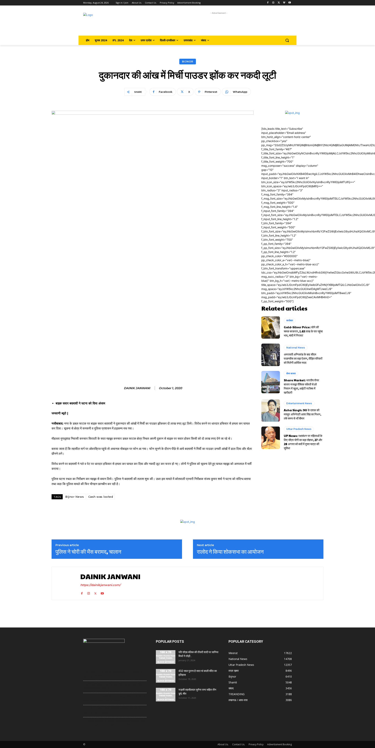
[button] (287, 40)
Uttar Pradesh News (298, 429)
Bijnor (187, 61)
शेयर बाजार (291, 373)
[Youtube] (289, 3)
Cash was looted (100, 497)
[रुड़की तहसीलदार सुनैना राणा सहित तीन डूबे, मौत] (165, 694)
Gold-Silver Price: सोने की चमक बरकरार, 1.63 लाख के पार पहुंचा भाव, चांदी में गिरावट (303, 331)
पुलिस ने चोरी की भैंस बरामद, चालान (88, 551)
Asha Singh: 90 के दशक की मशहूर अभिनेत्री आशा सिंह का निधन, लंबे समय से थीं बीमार (302, 414)
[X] (279, 3)
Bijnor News (74, 497)
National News (295, 347)
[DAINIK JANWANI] (65, 583)
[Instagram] (273, 3)
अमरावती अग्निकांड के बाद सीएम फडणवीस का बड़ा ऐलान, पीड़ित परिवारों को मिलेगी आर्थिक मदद (303, 358)
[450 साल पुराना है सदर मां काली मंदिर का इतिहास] (165, 676)
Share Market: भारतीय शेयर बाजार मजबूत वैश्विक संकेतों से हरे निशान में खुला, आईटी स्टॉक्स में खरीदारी (301, 386)
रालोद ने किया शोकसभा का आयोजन (230, 551)
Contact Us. (238, 744)
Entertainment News (299, 403)
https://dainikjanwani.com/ (100, 585)
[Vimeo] (284, 3)
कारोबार (289, 320)
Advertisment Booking (279, 744)
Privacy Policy (256, 744)
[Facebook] (268, 3)
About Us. (223, 744)
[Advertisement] (218, 24)
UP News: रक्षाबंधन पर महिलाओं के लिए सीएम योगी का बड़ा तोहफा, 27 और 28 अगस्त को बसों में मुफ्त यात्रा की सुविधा (303, 442)
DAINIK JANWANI (137, 388)
